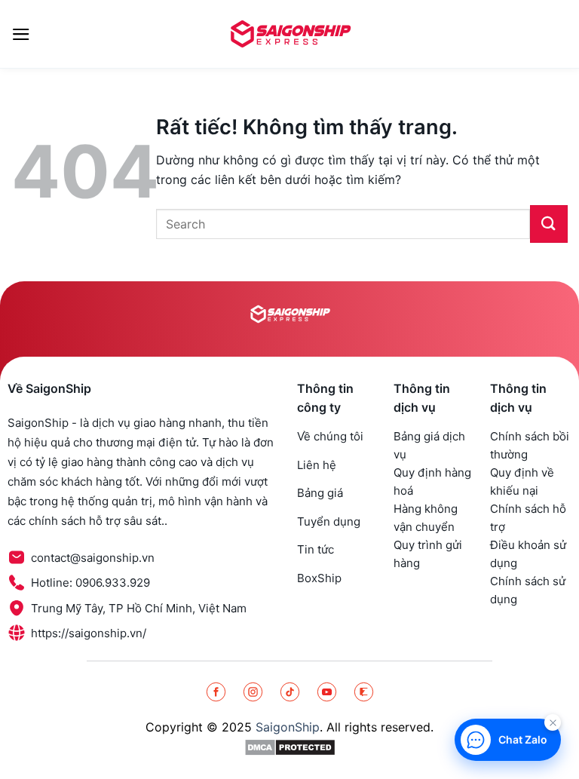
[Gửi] (549, 224)
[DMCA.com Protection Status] (289, 747)
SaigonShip (288, 727)
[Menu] (21, 34)
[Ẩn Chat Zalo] (552, 722)
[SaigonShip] (289, 34)
